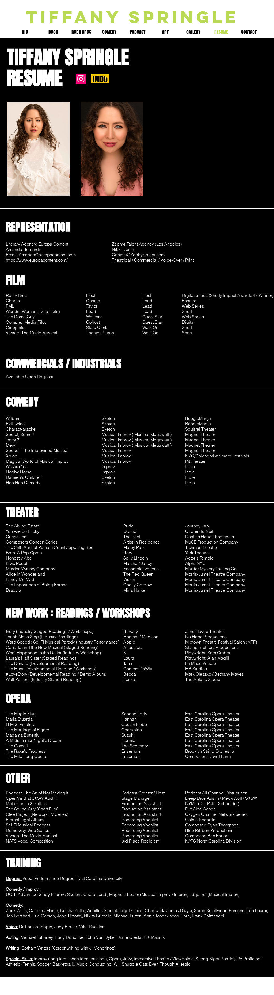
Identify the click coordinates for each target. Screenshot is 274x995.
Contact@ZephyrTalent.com (138, 254)
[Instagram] (81, 79)
